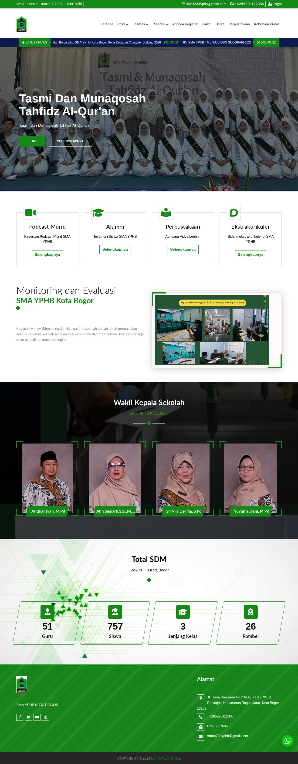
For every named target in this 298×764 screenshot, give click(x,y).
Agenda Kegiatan (185, 24)
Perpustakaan (239, 24)
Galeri (206, 24)
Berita (220, 24)
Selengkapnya (70, 141)
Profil (121, 24)
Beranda (106, 24)
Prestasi (158, 24)
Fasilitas (138, 24)
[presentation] (14, 119)
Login (277, 4)
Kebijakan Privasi (267, 24)
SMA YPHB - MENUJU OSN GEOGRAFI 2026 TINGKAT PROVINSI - (223, 42)
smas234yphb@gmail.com (206, 4)
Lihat (32, 141)
